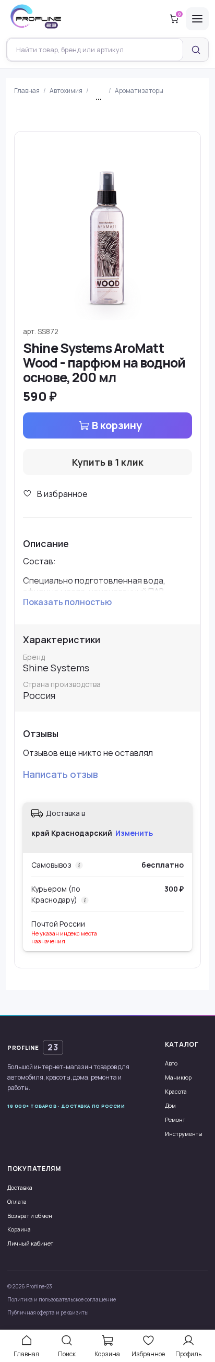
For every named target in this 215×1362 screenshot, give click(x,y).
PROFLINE (32, 1047)
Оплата (17, 1201)
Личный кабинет (30, 1243)
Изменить (134, 833)
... (98, 97)
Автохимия (66, 90)
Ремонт (175, 1119)
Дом (170, 1105)
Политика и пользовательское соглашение (61, 1299)
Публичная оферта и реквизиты (48, 1312)
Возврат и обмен (29, 1215)
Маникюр (178, 1077)
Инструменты (183, 1134)
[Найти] (195, 49)
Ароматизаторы (139, 90)
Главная (27, 90)
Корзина (19, 1229)
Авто (171, 1063)
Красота (176, 1091)
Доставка (19, 1187)
